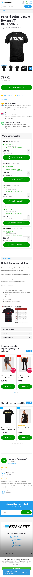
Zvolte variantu (18, 87)
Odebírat (26, 512)
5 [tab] (17, 443)
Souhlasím (17, 568)
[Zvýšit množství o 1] (28, 150)
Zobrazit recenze (12, 463)
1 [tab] (14, 392)
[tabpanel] (8, 372)
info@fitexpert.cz (18, 537)
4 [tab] (18, 392)
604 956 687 (17, 540)
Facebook (18, 543)
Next (30, 351)
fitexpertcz (18, 546)
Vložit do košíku (18, 158)
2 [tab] (15, 392)
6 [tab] (18, 443)
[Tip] (8, 416)
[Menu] (30, 2)
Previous (27, 351)
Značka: (5, 99)
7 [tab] (20, 443)
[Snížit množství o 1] (28, 153)
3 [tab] (17, 392)
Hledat (28, 6)
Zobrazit (8, 386)
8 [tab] (22, 443)
